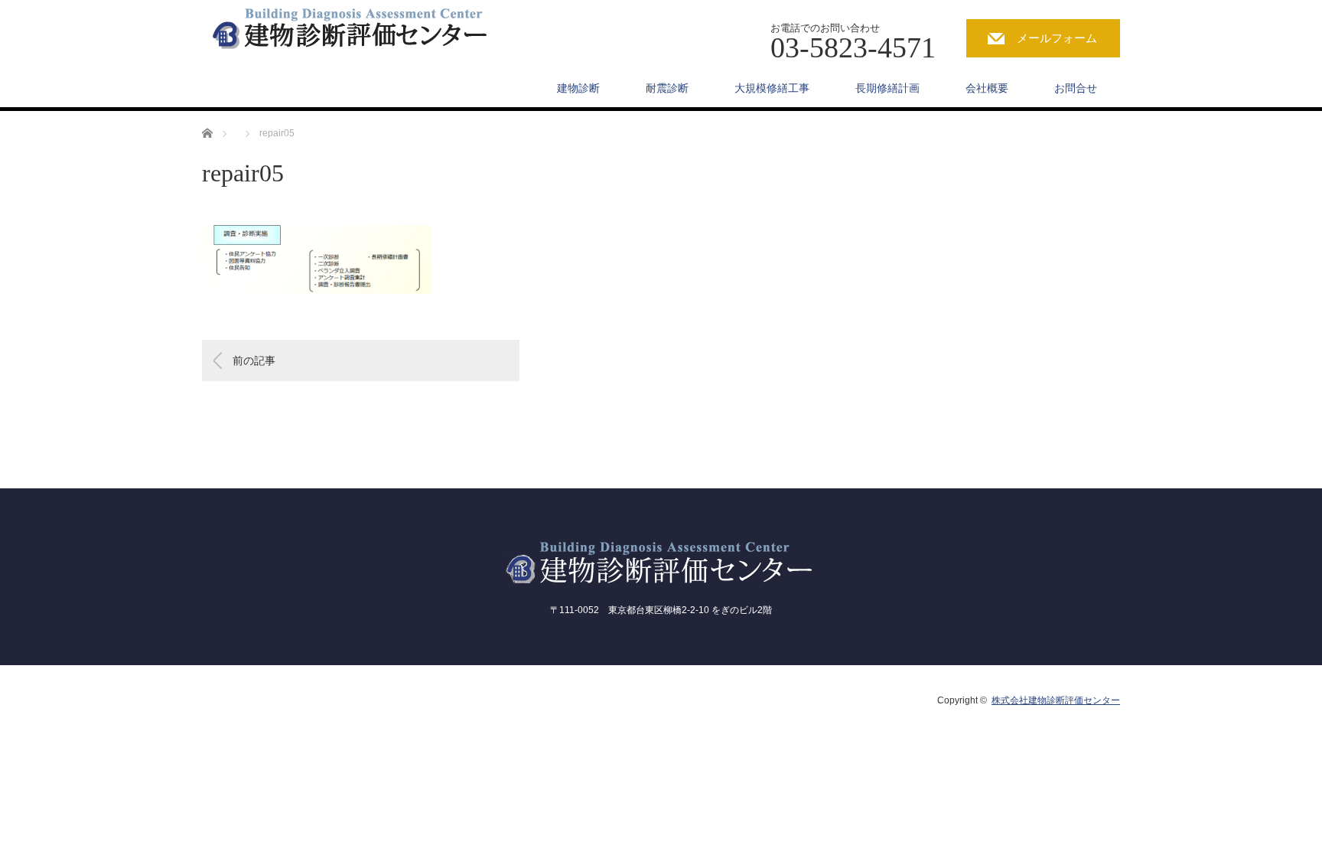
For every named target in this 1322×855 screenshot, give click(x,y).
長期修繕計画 (887, 88)
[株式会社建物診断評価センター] (365, 26)
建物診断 (578, 88)
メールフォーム (1057, 37)
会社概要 (986, 88)
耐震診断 (667, 88)
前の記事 (254, 360)
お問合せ (1075, 88)
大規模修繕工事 (771, 88)
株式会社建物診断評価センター (1056, 700)
